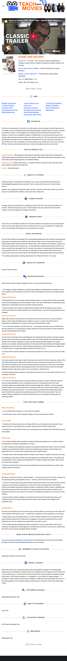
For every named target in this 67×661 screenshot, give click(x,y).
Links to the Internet (52, 108)
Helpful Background (8, 112)
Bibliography (50, 110)
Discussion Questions (31, 108)
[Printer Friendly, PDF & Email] (33, 89)
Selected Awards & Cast (10, 110)
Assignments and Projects (32, 114)
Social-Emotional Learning (32, 110)
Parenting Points (7, 108)
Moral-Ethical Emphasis (31, 112)
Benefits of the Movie (9, 103)
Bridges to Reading (52, 105)
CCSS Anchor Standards (54, 103)
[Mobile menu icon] (3, 6)
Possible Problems (8, 105)
